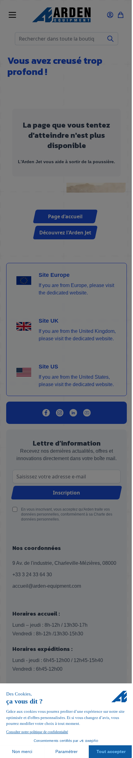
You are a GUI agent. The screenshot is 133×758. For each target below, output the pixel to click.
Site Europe (54, 275)
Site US (48, 367)
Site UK (48, 321)
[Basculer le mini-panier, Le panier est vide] (121, 15)
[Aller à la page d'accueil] (61, 14)
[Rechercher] (110, 38)
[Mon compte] (110, 15)
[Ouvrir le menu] (12, 15)
